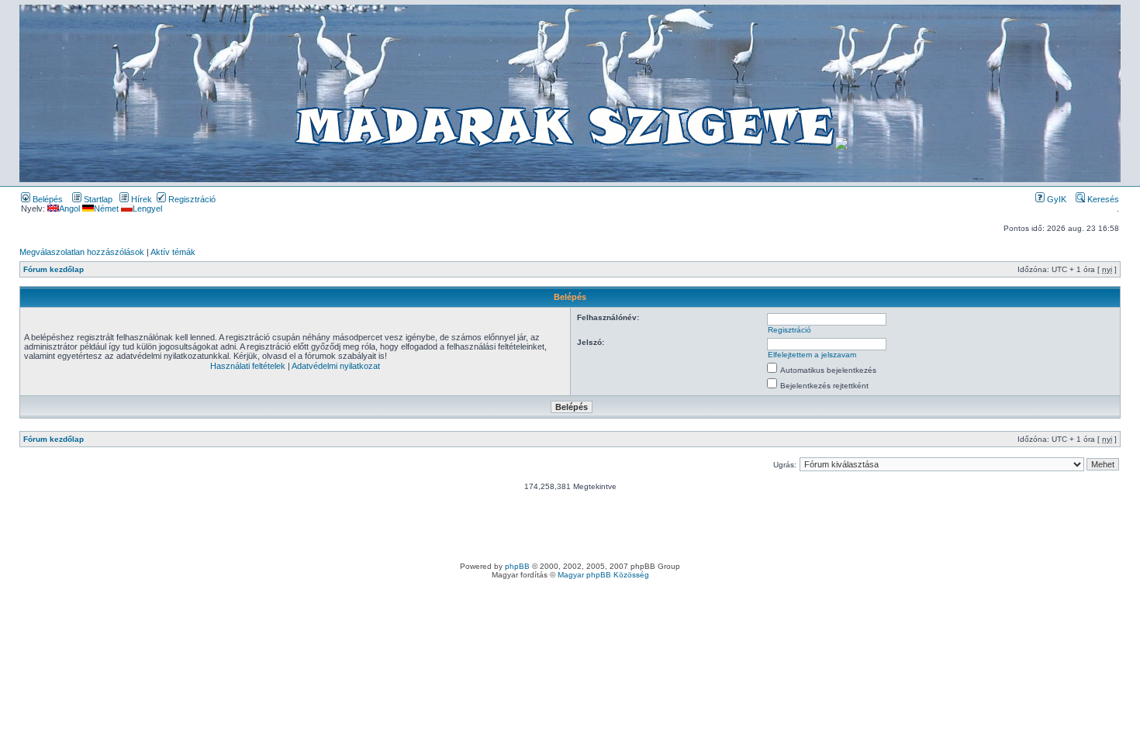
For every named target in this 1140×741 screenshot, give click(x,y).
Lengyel (147, 208)
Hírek (140, 199)
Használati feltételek (247, 365)
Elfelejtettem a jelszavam (812, 354)
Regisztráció (191, 199)
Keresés (1102, 199)
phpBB (517, 566)
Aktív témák (172, 252)
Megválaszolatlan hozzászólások (81, 252)
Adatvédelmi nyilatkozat (336, 365)
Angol (69, 208)
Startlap (96, 199)
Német (106, 208)
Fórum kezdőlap (53, 269)
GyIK (1055, 199)
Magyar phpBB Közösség (603, 574)
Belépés (46, 199)
